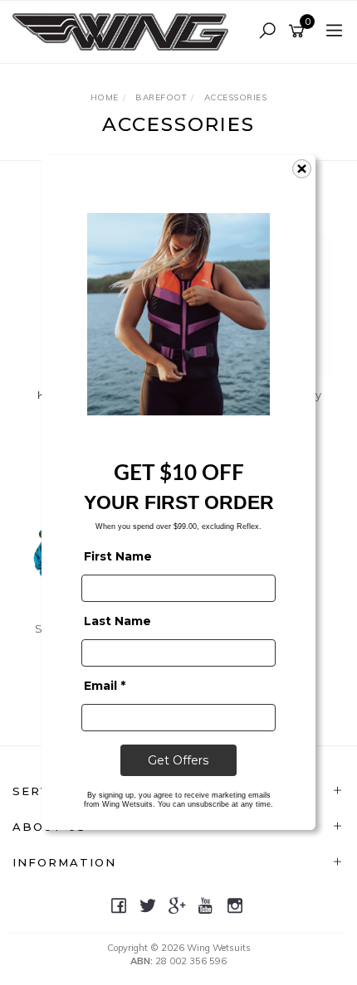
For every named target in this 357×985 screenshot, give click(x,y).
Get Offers (178, 760)
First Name (118, 556)
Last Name (117, 621)
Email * (104, 685)
